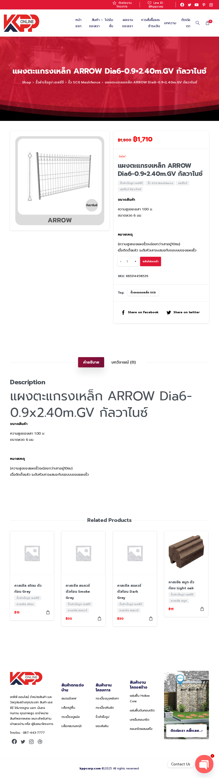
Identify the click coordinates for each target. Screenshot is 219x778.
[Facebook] (182, 5)
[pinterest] (203, 5)
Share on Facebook (143, 312)
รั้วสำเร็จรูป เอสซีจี (50, 82)
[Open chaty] (204, 764)
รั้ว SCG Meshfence (84, 82)
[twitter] (189, 5)
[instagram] (211, 5)
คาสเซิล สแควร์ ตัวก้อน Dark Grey (129, 592)
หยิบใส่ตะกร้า (150, 261)
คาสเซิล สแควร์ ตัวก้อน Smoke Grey (78, 592)
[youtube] (196, 5)
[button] (102, 138)
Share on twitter (186, 312)
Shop (26, 82)
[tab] (91, 362)
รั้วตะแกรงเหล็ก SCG (143, 292)
